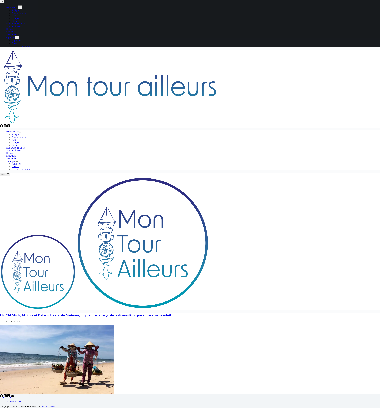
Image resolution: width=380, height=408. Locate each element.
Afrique (15, 134)
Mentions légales (14, 401)
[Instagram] (5, 126)
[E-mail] (12, 396)
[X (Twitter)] (5, 396)
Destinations (12, 131)
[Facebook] (2, 126)
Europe (15, 142)
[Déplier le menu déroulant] (20, 132)
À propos (10, 161)
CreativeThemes (48, 406)
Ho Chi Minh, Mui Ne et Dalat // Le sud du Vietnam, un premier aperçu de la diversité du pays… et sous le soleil (85, 315)
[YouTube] (8, 126)
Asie (14, 139)
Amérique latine (19, 137)
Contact (15, 166)
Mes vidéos (11, 158)
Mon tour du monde (15, 147)
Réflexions (11, 155)
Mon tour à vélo (13, 150)
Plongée (10, 153)
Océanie (16, 145)
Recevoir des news (21, 169)
